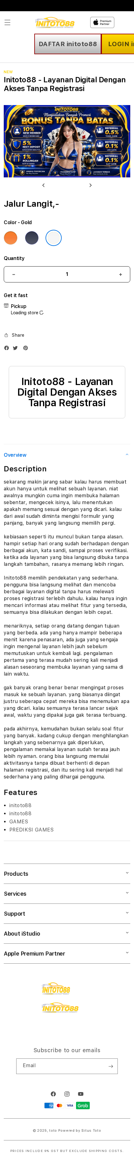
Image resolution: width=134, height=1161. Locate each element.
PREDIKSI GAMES (31, 830)
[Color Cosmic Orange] (10, 238)
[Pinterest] (27, 349)
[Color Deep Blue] (32, 238)
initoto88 (20, 805)
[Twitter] (16, 349)
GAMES (18, 822)
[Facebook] (8, 349)
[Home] (57, 22)
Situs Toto (91, 1131)
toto (53, 1131)
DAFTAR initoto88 (68, 44)
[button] (7, 22)
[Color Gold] (53, 237)
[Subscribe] (110, 1066)
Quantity (14, 258)
